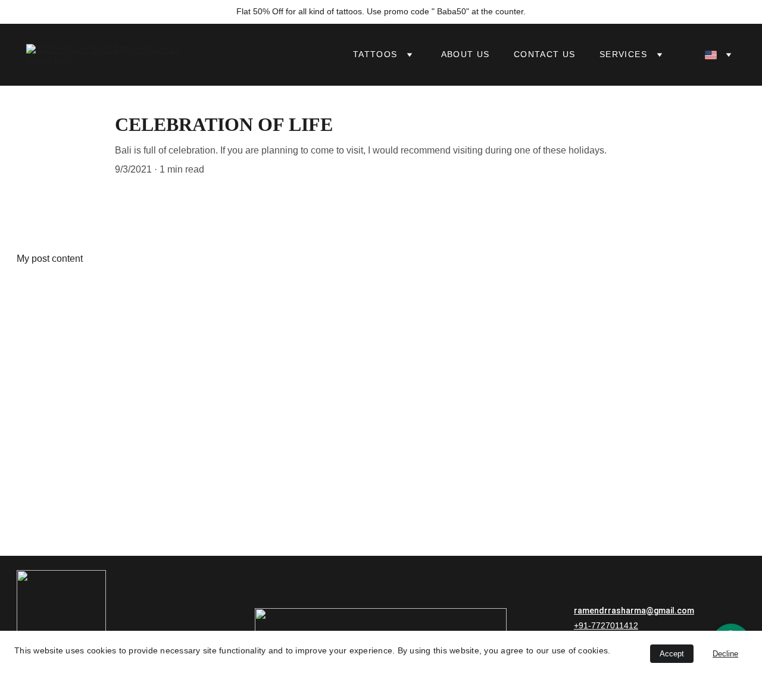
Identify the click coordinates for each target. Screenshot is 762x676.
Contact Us (545, 54)
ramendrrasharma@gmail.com (634, 610)
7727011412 (614, 625)
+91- (582, 625)
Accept (672, 653)
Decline (725, 653)
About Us (465, 54)
